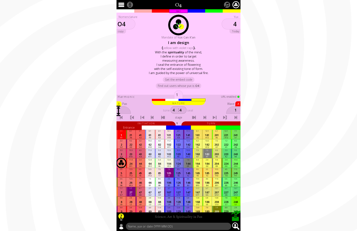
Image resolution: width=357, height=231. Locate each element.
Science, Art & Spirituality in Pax (178, 217)
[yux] (121, 226)
